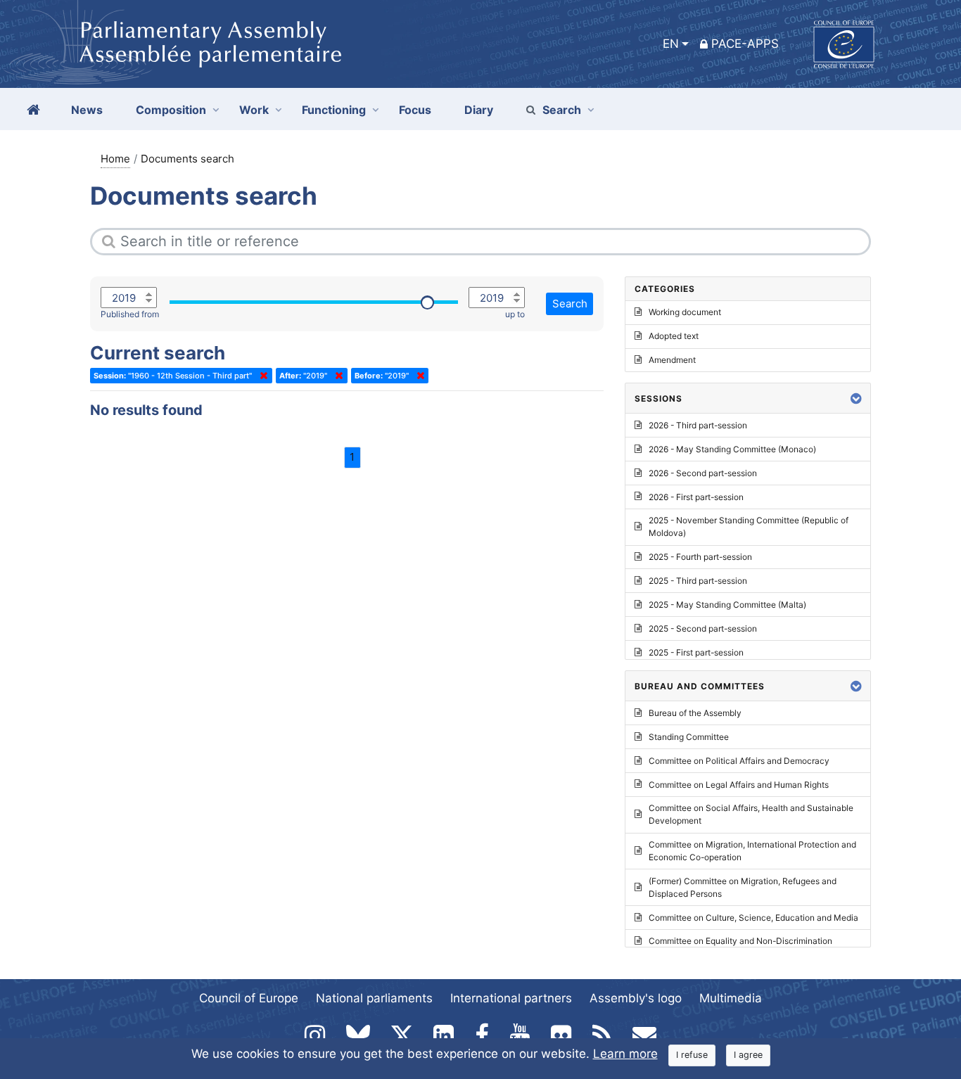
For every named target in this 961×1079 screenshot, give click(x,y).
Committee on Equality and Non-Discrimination (740, 941)
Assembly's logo (636, 998)
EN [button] (671, 44)
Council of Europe (248, 998)
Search (561, 110)
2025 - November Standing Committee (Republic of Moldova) (748, 526)
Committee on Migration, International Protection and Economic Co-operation (752, 850)
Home (115, 158)
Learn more (625, 1054)
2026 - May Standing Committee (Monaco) (732, 449)
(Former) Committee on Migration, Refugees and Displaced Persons (742, 887)
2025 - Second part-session (703, 628)
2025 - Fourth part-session (700, 556)
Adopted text (674, 336)
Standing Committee (689, 737)
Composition (171, 110)
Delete (261, 376)
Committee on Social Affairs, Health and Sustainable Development (751, 814)
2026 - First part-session (696, 497)
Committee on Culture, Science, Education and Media (753, 917)
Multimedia (730, 998)
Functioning (334, 110)
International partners (511, 998)
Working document (685, 312)
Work (254, 110)
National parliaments (374, 998)
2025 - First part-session (696, 652)
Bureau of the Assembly (695, 713)
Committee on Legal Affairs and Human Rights (739, 784)
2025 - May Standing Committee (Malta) (727, 604)
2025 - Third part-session (698, 580)
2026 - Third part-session (698, 425)
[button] (856, 398)
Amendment (672, 360)
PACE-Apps (745, 44)
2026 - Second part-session (703, 473)
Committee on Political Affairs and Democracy (739, 760)
